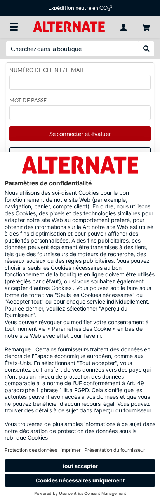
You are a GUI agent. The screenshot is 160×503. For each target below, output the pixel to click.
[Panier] (146, 27)
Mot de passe (28, 100)
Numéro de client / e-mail (46, 69)
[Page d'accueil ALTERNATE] (69, 26)
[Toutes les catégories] (14, 27)
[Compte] (123, 27)
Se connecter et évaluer (80, 133)
